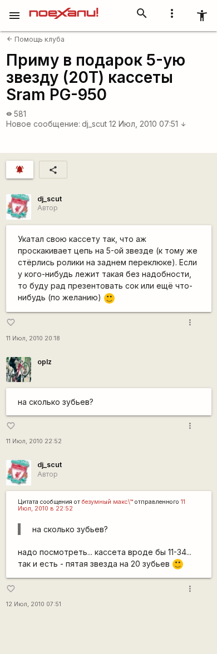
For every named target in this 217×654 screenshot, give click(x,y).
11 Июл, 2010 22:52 (34, 441)
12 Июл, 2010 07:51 (147, 123)
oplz (44, 362)
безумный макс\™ (107, 502)
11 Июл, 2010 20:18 (33, 338)
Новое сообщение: (43, 123)
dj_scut (94, 123)
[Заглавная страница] (64, 8)
